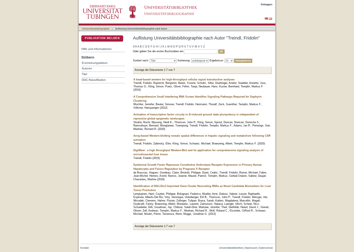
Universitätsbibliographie (95, 28)
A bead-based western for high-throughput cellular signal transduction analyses (184, 79)
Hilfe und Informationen (96, 49)
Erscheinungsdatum (95, 62)
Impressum (251, 247)
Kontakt (84, 247)
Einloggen (266, 4)
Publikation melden (102, 38)
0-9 (135, 46)
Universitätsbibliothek (231, 247)
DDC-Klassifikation (94, 79)
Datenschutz (266, 247)
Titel (84, 74)
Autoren (87, 68)
